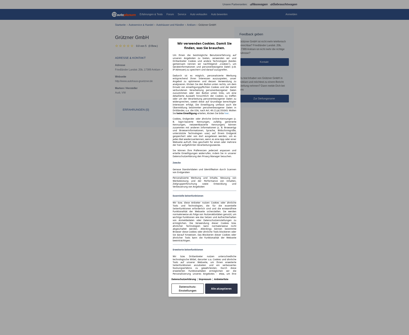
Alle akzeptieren (221, 288)
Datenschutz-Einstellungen (188, 288)
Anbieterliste (221, 279)
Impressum (205, 279)
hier (226, 113)
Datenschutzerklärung (183, 279)
